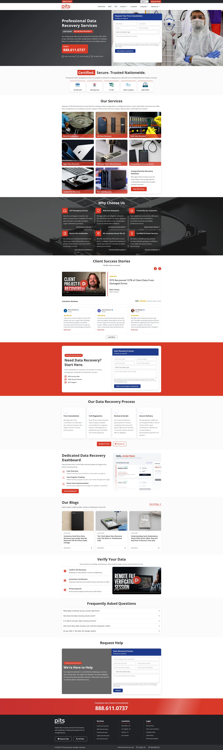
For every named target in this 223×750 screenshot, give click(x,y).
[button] (84, 284)
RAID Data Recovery (102, 729)
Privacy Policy (120, 381)
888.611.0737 (111, 708)
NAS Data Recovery (102, 739)
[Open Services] (126, 6)
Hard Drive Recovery (103, 726)
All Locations (125, 735)
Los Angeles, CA (126, 729)
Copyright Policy (150, 732)
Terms (120, 46)
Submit (118, 690)
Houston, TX (124, 732)
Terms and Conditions (152, 729)
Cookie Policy (150, 735)
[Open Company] (147, 6)
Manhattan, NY (125, 726)
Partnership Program (152, 738)
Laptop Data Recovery (103, 735)
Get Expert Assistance (125, 51)
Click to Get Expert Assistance (127, 386)
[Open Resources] (159, 6)
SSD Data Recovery (102, 732)
